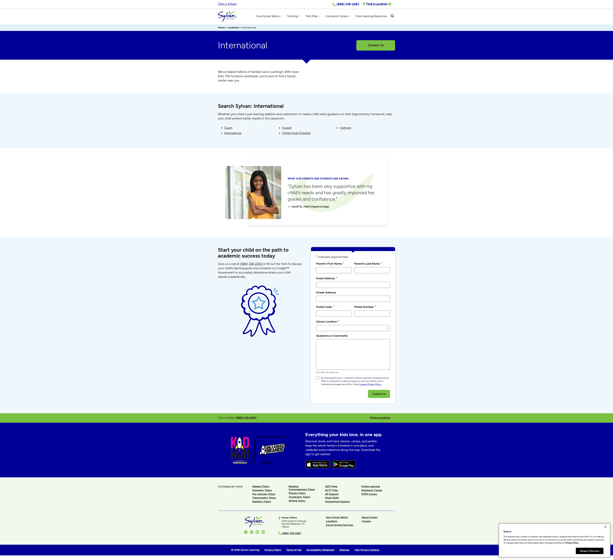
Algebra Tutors (260, 486)
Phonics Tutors (297, 493)
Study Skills (332, 497)
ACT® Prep (331, 490)
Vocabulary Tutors (299, 496)
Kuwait (286, 128)
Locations (233, 27)
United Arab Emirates (296, 133)
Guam (228, 128)
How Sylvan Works (337, 517)
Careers (366, 521)
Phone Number (365, 307)
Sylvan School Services (339, 525)
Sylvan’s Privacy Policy (370, 384)
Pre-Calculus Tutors (263, 494)
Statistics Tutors (261, 501)
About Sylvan (370, 517)
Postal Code (325, 307)
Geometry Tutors (262, 490)
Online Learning (370, 486)
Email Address (326, 278)
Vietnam (345, 128)
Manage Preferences (589, 551)
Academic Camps (371, 490)
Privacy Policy (572, 543)
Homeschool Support (337, 501)
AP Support (332, 494)
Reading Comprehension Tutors (302, 488)
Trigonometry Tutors (264, 497)
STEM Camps (369, 494)
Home (221, 27)
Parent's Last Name (368, 263)
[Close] (605, 526)
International (232, 133)
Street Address (326, 292)
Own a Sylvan (227, 4)
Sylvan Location (328, 321)
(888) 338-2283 (246, 417)
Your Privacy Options (367, 549)
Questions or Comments (332, 335)
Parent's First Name (330, 263)
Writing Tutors (297, 500)
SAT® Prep (331, 486)
